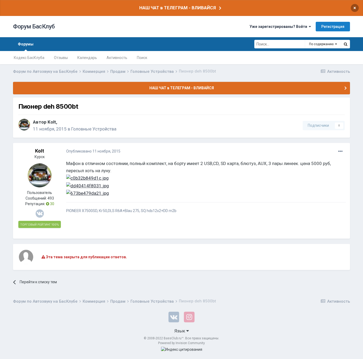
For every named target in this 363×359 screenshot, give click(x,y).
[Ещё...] (340, 151)
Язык (180, 330)
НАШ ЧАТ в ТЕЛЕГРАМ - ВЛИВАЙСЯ (177, 7)
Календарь (87, 58)
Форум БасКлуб (34, 26)
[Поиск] (345, 44)
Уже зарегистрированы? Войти (279, 26)
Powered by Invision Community (181, 343)
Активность (117, 58)
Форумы (25, 44)
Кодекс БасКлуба (29, 58)
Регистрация (332, 26)
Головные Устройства (93, 129)
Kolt (52, 122)
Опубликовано (93, 151)
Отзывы (61, 58)
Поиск (142, 58)
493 (51, 198)
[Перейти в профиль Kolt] (24, 124)
